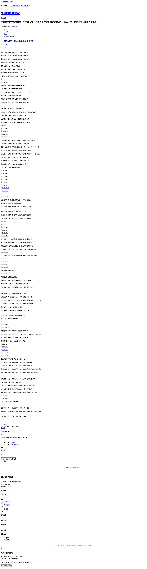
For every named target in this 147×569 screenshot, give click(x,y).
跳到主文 (3, 18)
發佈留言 (3, 461)
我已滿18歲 (4, 565)
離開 (10, 565)
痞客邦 (12, 437)
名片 (5, 34)
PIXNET (61, 545)
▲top (2, 447)
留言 (15, 437)
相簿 (5, 30)
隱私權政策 (83, 545)
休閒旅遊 (14, 26)
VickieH (3, 428)
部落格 (6, 32)
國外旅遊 (14, 442)
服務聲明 (89, 545)
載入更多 (3, 450)
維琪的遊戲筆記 (10, 13)
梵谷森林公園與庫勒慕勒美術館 (18, 41)
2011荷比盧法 (15, 444)
